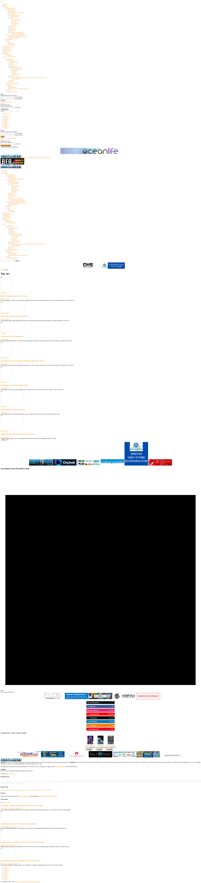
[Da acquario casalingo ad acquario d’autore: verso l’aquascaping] (6, 802)
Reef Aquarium (11, 60)
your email (17, 107)
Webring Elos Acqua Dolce (17, 12)
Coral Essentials (159, 780)
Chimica (15, 21)
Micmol (58, 781)
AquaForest (104, 780)
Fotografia (6, 53)
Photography (10, 85)
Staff (8, 40)
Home (2, 269)
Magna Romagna (14, 38)
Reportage (12, 66)
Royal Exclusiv (141, 781)
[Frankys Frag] (148, 757)
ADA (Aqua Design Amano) (76, 780)
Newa (80, 781)
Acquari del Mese (14, 15)
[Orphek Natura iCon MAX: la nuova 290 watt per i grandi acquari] (8, 839)
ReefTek (130, 781)
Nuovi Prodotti (7, 50)
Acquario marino (59, 766)
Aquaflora (99, 780)
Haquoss (18, 781)
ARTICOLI (4, 293)
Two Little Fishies (181, 781)
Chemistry (15, 70)
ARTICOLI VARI (5, 808)
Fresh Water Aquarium (12, 83)
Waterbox (193, 781)
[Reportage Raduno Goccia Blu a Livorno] (6, 291)
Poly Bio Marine (104, 781)
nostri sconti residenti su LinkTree (48, 796)
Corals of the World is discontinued (12, 336)
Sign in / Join (7, 113)
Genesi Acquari (9, 781)
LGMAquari (45, 781)
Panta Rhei (91, 781)
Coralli (15, 22)
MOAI (62, 781)
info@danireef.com (11, 773)
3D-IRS (67, 780)
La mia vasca (13, 26)
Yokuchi (12, 783)
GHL (14, 781)
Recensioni (6, 46)
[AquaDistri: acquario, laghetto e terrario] (124, 757)
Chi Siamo (6, 119)
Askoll (138, 780)
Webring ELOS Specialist (16, 32)
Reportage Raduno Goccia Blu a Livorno (14, 296)
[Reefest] (124, 699)
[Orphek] (64, 465)
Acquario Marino (11, 14)
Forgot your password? (6, 102)
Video (11, 30)
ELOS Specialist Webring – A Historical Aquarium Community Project (27, 77)
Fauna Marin (197, 780)
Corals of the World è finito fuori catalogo (14, 316)
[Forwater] (76, 699)
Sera (156, 781)
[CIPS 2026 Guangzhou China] (160, 465)
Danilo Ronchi (4, 299)
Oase (83, 781)
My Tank (12, 76)
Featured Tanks (14, 61)
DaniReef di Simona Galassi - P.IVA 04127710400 (27, 881)
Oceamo (86, 781)
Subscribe (6, 125)
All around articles (17, 69)
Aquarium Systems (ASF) (119, 780)
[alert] (100, 582)
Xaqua (8, 783)
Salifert (153, 781)
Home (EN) (10, 59)
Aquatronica (133, 780)
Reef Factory (120, 781)
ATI (142, 780)
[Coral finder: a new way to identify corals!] (6, 380)
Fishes (14, 73)
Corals (14, 71)
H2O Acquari (30, 790)
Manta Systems (52, 781)
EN (4, 57)
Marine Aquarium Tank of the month (19, 88)
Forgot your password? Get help (9, 138)
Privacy (2, 103)
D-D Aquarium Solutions (169, 780)
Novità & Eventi (11, 8)
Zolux (24, 783)
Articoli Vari (13, 11)
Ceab (149, 780)
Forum (5, 52)
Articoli (12, 18)
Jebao (33, 781)
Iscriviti (5, 123)
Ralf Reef (37, 790)
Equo (192, 780)
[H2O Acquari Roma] (112, 465)
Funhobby (3, 781)
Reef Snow (43, 790)
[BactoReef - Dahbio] (100, 699)
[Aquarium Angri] (53, 757)
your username (18, 97)
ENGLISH (3, 333)
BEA (11, 790)
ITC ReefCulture (27, 781)
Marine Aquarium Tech (16, 67)
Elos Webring (16, 78)
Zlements (20, 783)
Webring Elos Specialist (19, 33)
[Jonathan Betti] (172, 757)
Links (5, 122)
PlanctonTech (97, 781)
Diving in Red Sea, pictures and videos (13, 409)
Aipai (86, 780)
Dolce (5, 5)
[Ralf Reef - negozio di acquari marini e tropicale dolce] (100, 757)
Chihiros (153, 780)
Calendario (9, 39)
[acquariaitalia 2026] (136, 465)
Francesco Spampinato (15, 808)
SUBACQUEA (5, 431)
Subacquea (12, 45)
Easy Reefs (187, 780)
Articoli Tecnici (17, 19)
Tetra (164, 781)
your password (18, 98)
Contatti (6, 120)
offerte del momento (25, 796)
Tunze (171, 781)
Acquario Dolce (11, 9)
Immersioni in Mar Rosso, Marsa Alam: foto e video (17, 434)
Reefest (49, 790)
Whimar (198, 781)
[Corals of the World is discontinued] (12, 332)
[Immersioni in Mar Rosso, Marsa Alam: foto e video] (12, 429)
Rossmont (134, 781)
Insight (11, 64)
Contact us (6, 126)
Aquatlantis (127, 780)
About (8, 90)
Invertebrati (16, 23)
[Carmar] (88, 465)
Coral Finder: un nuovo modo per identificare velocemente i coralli (22, 361)
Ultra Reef (188, 781)
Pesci (14, 25)
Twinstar (175, 781)
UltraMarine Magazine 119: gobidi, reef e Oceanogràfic (18, 824)
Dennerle (177, 780)
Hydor (22, 781)
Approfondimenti (14, 16)
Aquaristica (110, 780)
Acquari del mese (8, 47)
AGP (83, 780)
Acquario (6, 6)
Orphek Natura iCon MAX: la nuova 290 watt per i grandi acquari (22, 842)
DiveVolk (182, 780)
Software (12, 80)
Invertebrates (16, 74)
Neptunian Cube (74, 781)
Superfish (160, 781)
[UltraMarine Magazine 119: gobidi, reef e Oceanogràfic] (8, 820)
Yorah (16, 783)
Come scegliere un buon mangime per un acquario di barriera (20, 860)
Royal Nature (148, 781)
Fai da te (12, 28)
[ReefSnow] (29, 757)
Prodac (110, 781)
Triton (167, 781)
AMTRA (94, 780)
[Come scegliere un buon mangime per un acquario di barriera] (8, 857)
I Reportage (7, 49)
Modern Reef (67, 781)
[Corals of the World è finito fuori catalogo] (12, 311)
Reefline (125, 781)
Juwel (36, 781)
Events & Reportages (12, 91)
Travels (12, 63)
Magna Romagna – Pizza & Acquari (16, 35)
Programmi (13, 29)
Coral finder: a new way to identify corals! (14, 385)
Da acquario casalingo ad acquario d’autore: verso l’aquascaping (22, 805)
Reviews (9, 84)
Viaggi (8, 42)
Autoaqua (145, 780)
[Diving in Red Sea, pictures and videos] (12, 405)
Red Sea (114, 781)
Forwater (15, 790)
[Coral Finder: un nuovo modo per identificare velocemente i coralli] (6, 356)
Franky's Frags (22, 790)
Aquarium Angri (5, 790)
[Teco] (41, 465)
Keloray (40, 781)
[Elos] (53, 699)
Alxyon (90, 780)
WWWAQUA (3, 783)
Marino (5, 4)
